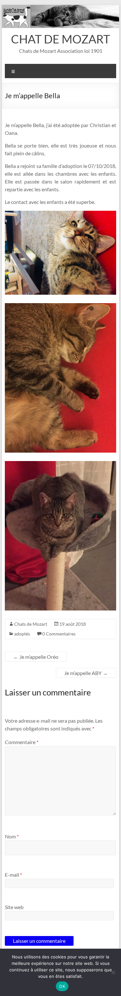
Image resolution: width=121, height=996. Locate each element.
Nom (12, 836)
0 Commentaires (59, 633)
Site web (14, 907)
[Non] (113, 972)
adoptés (22, 633)
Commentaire (21, 742)
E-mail (13, 875)
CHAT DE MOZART (60, 39)
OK (62, 986)
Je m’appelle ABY (86, 673)
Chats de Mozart (30, 624)
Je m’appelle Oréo (35, 657)
